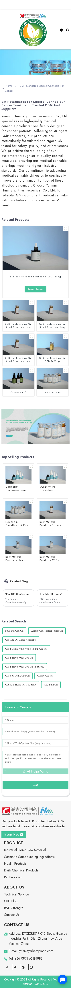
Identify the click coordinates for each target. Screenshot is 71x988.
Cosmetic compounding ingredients (29, 856)
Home (9, 85)
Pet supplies (12, 877)
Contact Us (11, 914)
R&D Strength (13, 908)
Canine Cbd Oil (45, 675)
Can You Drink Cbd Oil (17, 675)
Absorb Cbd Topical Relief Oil (47, 630)
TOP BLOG (40, 984)
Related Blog (19, 581)
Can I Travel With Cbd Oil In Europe (24, 666)
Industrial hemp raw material (25, 850)
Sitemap (27, 984)
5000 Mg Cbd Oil (14, 630)
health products (15, 863)
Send (35, 785)
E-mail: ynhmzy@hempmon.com (31, 951)
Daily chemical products (21, 870)
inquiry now (11, 834)
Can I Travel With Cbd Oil (19, 657)
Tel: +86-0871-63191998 (25, 958)
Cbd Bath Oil (51, 684)
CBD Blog (10, 901)
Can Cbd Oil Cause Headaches (20, 639)
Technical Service (16, 894)
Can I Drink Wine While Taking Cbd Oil (26, 648)
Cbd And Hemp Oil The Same (20, 684)
